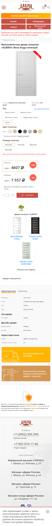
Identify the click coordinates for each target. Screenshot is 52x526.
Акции (13, 21)
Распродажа (38, 21)
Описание (22, 291)
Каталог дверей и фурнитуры (25, 16)
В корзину (29, 195)
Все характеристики (41, 109)
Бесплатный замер (40, 27)
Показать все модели (26, 269)
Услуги (13, 27)
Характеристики (8, 291)
